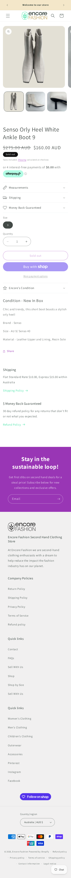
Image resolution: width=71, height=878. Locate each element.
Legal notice (50, 863)
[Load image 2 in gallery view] (35, 101)
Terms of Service (18, 615)
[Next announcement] (63, 5)
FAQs (11, 658)
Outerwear (14, 745)
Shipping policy (57, 857)
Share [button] (10, 351)
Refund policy (16, 624)
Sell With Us (15, 667)
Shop (11, 676)
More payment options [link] (35, 276)
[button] (8, 15)
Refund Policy (12, 424)
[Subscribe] (58, 499)
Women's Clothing (19, 718)
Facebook (14, 781)
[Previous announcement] (7, 5)
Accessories (15, 754)
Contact (13, 649)
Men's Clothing (17, 727)
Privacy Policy (16, 606)
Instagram (14, 772)
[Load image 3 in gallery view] (57, 101)
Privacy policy (17, 857)
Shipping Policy (13, 390)
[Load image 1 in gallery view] (14, 101)
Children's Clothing (20, 736)
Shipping (22, 159)
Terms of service (36, 857)
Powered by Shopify (39, 851)
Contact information (29, 863)
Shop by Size (16, 685)
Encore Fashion (20, 851)
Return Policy (16, 589)
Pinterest (14, 763)
